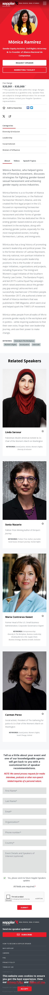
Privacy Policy (9, 962)
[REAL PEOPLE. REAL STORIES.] (10, 4)
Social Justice (24, 344)
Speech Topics (29, 161)
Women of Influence (11, 150)
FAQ (4, 958)
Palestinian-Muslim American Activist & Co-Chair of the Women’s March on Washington (24, 439)
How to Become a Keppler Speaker (17, 944)
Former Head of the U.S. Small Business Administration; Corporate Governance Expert (24, 624)
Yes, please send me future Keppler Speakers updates (26, 879)
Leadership (7, 138)
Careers (6, 953)
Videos (17, 161)
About (7, 161)
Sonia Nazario (13, 524)
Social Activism (9, 144)
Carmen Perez (13, 714)
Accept (24, 988)
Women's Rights (10, 344)
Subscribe (26, 934)
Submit (24, 907)
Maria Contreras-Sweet (19, 616)
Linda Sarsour (13, 432)
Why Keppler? (8, 948)
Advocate (36, 344)
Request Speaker (24, 62)
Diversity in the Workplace (24, 341)
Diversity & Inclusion (11, 131)
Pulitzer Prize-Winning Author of (22, 532)
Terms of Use (8, 967)
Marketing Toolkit (24, 70)
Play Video (24, 29)
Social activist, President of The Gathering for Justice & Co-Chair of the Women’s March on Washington (24, 723)
